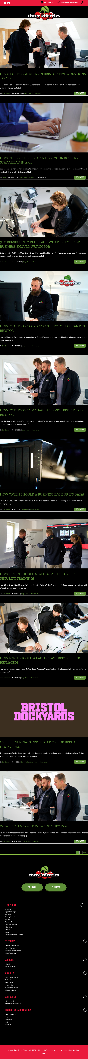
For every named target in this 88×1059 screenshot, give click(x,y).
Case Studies (25, 762)
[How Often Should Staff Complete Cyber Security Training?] (44, 543)
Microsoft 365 (9, 922)
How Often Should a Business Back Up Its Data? (42, 494)
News (29, 93)
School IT (8, 919)
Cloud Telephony (10, 948)
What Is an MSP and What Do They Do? (33, 826)
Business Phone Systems (13, 950)
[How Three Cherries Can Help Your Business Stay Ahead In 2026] (44, 127)
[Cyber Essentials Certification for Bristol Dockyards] (44, 712)
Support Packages (10, 912)
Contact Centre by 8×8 (12, 945)
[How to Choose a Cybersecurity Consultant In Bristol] (44, 296)
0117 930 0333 (9, 1001)
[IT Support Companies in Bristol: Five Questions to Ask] (44, 43)
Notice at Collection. (11, 990)
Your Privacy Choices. (11, 987)
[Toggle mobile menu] (82, 10)
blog (25, 93)
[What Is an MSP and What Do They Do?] (44, 796)
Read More (80, 93)
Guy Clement (6, 93)
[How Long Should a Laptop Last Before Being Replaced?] (44, 628)
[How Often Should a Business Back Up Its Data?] (44, 464)
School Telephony (10, 953)
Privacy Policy (9, 985)
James (4, 177)
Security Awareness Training (14, 934)
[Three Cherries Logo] (44, 867)
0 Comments (37, 93)
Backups (7, 932)
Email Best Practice (11, 924)
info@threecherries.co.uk (69, 2)
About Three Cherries (11, 977)
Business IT (31, 177)
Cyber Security (9, 927)
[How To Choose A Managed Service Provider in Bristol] (44, 380)
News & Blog (9, 982)
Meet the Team (9, 980)
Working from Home (11, 917)
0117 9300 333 (49, 2)
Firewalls (7, 929)
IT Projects (8, 914)
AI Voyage (8, 909)
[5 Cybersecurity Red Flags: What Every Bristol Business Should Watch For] (44, 212)
